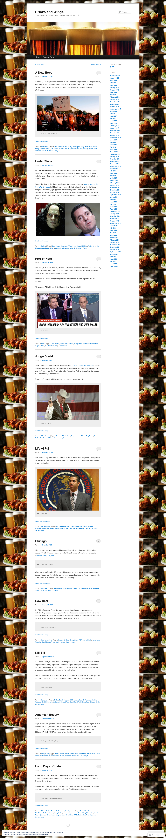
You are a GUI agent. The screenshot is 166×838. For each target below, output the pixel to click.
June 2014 (113, 202)
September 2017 (115, 109)
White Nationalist (79, 815)
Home (38, 57)
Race (43, 344)
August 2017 (114, 111)
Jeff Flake (82, 436)
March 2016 (114, 152)
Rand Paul (77, 702)
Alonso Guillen (59, 754)
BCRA (56, 700)
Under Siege (43, 161)
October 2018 (114, 90)
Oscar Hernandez (65, 756)
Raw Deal (41, 601)
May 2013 (113, 233)
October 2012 (114, 249)
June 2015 (113, 173)
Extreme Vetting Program (45, 555)
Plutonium (38, 642)
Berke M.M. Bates (86, 811)
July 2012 (113, 257)
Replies (55, 590)
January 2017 (114, 128)
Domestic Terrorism (57, 811)
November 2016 (115, 133)
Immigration (78, 344)
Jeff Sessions (90, 754)
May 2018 (113, 95)
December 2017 (115, 102)
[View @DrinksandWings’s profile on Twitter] (113, 67)
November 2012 (115, 247)
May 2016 (113, 147)
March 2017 (114, 123)
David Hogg (88, 147)
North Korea (96, 640)
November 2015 (115, 161)
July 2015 (113, 171)
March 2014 (114, 209)
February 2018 (114, 97)
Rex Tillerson (46, 642)
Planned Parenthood (67, 702)
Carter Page (56, 246)
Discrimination (46, 811)
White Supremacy (91, 815)
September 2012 (115, 252)
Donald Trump (67, 588)
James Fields (77, 813)
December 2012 (115, 245)
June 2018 (113, 92)
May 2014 (113, 204)
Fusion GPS (91, 246)
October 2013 (114, 221)
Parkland (38, 151)
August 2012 (114, 254)
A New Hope (43, 72)
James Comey (45, 248)
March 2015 (114, 180)
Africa (53, 344)
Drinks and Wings (49, 11)
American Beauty (47, 714)
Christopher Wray (78, 147)
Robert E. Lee (51, 815)
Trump (53, 642)
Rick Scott (45, 151)
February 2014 (114, 211)
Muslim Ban (94, 344)
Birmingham (66, 436)
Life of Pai (42, 448)
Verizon (90, 528)
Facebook (80, 526)
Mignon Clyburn (60, 528)
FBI (52, 149)
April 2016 (113, 149)
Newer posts (96, 64)
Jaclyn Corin (63, 149)
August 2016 (114, 140)
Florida (56, 149)
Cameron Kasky (66, 147)
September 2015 (115, 166)
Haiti (71, 344)
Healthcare (44, 700)
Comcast (74, 526)
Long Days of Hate (48, 766)
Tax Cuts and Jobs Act (47, 438)
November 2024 (115, 76)
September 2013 (115, 223)
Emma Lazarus (65, 344)
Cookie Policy (44, 834)
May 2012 (113, 261)
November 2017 (115, 104)
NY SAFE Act (42, 590)
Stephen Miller (39, 346)
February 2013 (114, 240)
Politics (43, 246)
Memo (52, 248)
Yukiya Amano (60, 642)
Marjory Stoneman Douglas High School (80, 149)
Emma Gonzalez (45, 149)
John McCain (92, 700)
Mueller (57, 248)
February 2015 (114, 183)
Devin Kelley (58, 588)
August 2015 (114, 168)
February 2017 (114, 126)
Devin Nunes (76, 246)
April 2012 (113, 264)
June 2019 (113, 85)
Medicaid (38, 702)
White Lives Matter (68, 815)
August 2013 (114, 226)
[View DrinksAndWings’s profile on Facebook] (110, 67)
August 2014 (114, 197)
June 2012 (113, 259)
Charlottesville (39, 813)
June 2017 (113, 116)
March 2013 (114, 237)
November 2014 (115, 190)
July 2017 (113, 114)
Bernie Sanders (64, 700)
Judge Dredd (44, 356)
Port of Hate (43, 258)
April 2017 (113, 121)
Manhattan (88, 588)
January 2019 (114, 87)
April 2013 (113, 235)
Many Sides (86, 813)
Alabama (59, 436)
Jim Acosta (86, 344)
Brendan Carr (65, 526)
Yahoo (96, 528)
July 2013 (113, 228)
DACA (57, 344)
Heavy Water (74, 640)
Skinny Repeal (86, 702)
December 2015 (115, 159)
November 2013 (115, 218)
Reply (84, 248)
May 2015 (113, 175)
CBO (71, 700)
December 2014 (115, 187)
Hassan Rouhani (63, 640)
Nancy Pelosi (55, 756)
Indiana (75, 588)
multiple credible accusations (82, 365)
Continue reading (42, 141)
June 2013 (113, 230)
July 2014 (113, 199)
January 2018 (114, 99)
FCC (85, 526)
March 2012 (114, 266)
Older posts (39, 64)
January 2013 (114, 242)
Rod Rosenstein (65, 248)
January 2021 (114, 78)
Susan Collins (95, 702)
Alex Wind (57, 147)
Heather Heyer (67, 813)
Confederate (49, 813)
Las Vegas (81, 588)
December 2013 (115, 216)
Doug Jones (75, 436)
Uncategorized (69, 811)
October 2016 (114, 135)
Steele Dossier (76, 248)
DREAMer (82, 754)
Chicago (41, 541)
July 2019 (113, 83)
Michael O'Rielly (49, 528)
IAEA (80, 640)
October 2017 (114, 107)
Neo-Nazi (97, 813)
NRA (95, 149)
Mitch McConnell (47, 702)
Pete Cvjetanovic (40, 815)
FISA (85, 246)
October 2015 (114, 164)
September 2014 (115, 195)
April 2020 (113, 80)
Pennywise (75, 756)
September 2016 (115, 137)
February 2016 (114, 154)
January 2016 (114, 156)
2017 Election (45, 436)
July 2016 (113, 142)
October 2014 (114, 192)
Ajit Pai (58, 526)
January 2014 (114, 214)
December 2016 (115, 130)
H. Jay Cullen (58, 813)
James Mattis (87, 640)
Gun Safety (44, 147)
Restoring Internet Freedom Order (77, 528)
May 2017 (113, 118)
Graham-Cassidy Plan (81, 700)
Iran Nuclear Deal (46, 640)
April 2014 (113, 206)
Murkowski (56, 702)
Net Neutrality (45, 526)
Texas (49, 590)
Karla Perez (46, 756)
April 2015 (113, 178)
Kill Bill (40, 652)
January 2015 (114, 185)
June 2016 (113, 145)
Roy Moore (89, 436)
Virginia (58, 815)
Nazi (92, 813)
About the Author (48, 57)
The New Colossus (51, 346)
